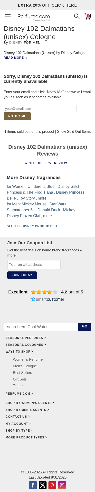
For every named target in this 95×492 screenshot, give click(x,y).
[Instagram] (62, 485)
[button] (8, 16)
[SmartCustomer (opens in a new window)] (47, 300)
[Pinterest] (52, 485)
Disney (16, 43)
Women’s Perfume (28, 359)
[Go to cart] (87, 16)
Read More (14, 57)
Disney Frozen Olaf (23, 216)
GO (85, 326)
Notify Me (17, 116)
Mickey (69, 210)
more (42, 198)
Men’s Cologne (25, 366)
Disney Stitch (68, 186)
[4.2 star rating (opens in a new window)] (44, 292)
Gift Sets (20, 379)
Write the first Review (46, 163)
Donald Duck (49, 210)
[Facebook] (33, 485)
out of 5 (72, 292)
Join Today (22, 275)
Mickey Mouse (34, 204)
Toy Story (27, 198)
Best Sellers (22, 372)
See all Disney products (30, 226)
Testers (19, 386)
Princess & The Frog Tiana (30, 192)
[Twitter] (43, 485)
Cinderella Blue (41, 186)
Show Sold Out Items (74, 131)
